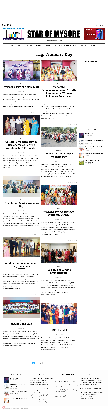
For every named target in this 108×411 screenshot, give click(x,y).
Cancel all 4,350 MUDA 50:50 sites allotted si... (93, 148)
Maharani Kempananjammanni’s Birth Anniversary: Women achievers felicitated (58, 91)
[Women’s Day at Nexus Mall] (21, 80)
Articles (38, 45)
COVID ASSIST (28, 45)
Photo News (59, 150)
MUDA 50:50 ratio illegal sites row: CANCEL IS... (94, 141)
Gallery (75, 45)
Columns (47, 45)
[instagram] (8, 25)
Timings (83, 45)
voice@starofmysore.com (86, 398)
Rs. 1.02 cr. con (89, 133)
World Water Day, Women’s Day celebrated (21, 265)
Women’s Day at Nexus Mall (21, 86)
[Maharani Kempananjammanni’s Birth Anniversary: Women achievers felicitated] (58, 80)
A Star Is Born (63, 378)
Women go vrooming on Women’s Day (59, 155)
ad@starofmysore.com (92, 394)
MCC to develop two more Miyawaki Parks (92, 161)
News (19, 45)
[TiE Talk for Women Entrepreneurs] (58, 263)
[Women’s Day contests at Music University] (58, 205)
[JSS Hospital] (59, 323)
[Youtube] (10, 25)
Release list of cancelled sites (94, 153)
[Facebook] (2, 25)
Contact (92, 45)
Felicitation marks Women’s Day (21, 204)
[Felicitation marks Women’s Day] (21, 196)
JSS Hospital (59, 330)
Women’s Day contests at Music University (58, 213)
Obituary (57, 45)
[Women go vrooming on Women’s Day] (58, 147)
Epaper (102, 25)
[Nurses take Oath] (21, 317)
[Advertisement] (50, 12)
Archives (66, 45)
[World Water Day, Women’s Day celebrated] (21, 256)
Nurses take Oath (21, 323)
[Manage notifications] (3, 407)
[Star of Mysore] (49, 36)
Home (12, 45)
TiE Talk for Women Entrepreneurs (58, 271)
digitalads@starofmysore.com (95, 392)
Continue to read (35, 112)
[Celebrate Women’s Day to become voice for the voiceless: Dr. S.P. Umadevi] (21, 135)
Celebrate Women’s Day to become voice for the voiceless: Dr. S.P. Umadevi (21, 145)
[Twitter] (5, 25)
